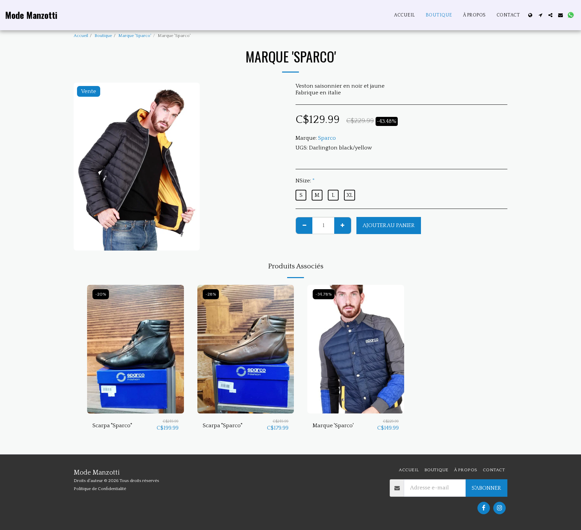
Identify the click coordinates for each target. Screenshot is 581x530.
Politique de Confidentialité (100, 488)
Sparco (327, 138)
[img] (135, 349)
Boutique (103, 35)
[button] (540, 15)
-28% (210, 294)
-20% (100, 294)
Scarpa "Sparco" (112, 426)
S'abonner (486, 488)
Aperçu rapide (135, 410)
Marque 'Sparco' (134, 35)
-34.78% (323, 294)
